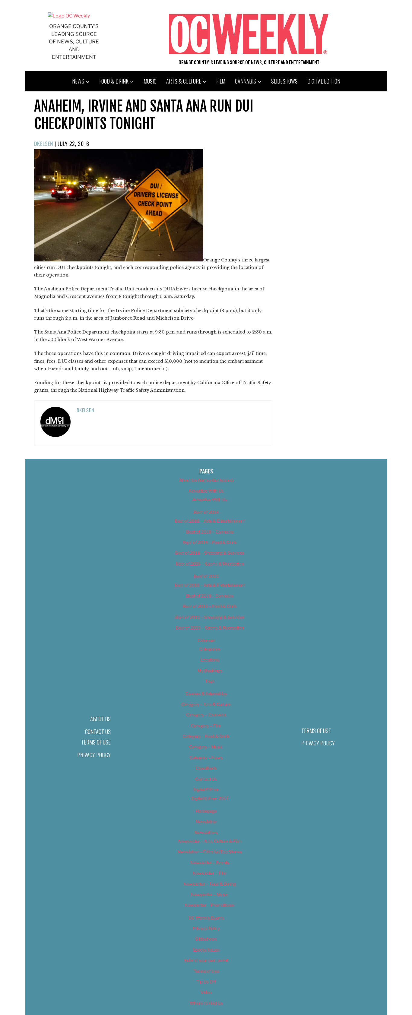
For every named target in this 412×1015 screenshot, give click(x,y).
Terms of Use (96, 742)
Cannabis (245, 81)
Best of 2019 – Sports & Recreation (210, 627)
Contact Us (98, 731)
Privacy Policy (94, 755)
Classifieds (206, 768)
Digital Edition (323, 81)
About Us (100, 719)
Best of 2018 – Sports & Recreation (210, 563)
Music (150, 81)
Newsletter (206, 821)
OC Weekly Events (206, 917)
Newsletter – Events (209, 862)
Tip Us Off (206, 981)
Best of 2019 (206, 576)
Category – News (206, 757)
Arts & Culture (183, 81)
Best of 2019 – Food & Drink (210, 606)
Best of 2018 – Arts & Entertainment (209, 520)
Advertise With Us (206, 490)
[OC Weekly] (69, 16)
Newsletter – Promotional (209, 905)
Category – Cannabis (206, 714)
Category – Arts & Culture (206, 704)
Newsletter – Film (210, 873)
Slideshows (284, 81)
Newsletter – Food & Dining (210, 884)
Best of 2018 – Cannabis (209, 531)
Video (206, 992)
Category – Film (206, 725)
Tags (209, 681)
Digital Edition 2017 (209, 798)
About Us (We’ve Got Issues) (206, 480)
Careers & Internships (206, 693)
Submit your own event (206, 960)
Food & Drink (113, 81)
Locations (209, 659)
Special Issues (206, 949)
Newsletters (206, 832)
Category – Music (206, 746)
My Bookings (209, 670)
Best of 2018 (206, 512)
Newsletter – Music (209, 894)
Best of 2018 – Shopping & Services (209, 552)
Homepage (206, 811)
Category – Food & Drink (206, 736)
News (78, 81)
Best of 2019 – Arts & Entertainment (209, 585)
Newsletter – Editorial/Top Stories (209, 851)
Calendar (206, 640)
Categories (209, 649)
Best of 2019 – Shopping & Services (209, 617)
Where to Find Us (206, 1003)
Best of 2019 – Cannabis (209, 595)
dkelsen (43, 143)
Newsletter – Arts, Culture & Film (209, 841)
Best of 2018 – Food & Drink (210, 542)
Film (220, 81)
